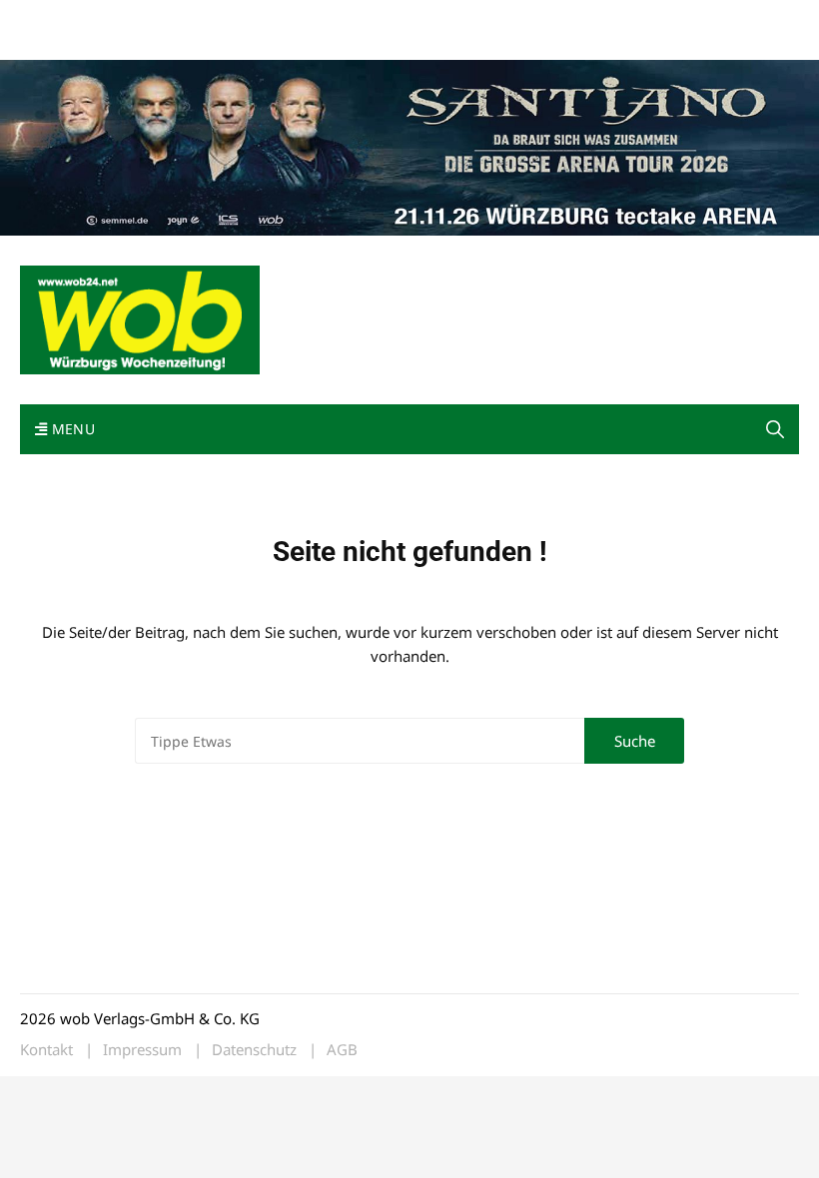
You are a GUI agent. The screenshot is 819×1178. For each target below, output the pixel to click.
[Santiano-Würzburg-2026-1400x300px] (409, 146)
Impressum (316, 18)
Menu (71, 428)
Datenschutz (254, 1049)
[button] (775, 429)
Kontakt (248, 18)
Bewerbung (54, 42)
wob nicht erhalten (158, 18)
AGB (342, 1049)
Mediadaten (56, 18)
